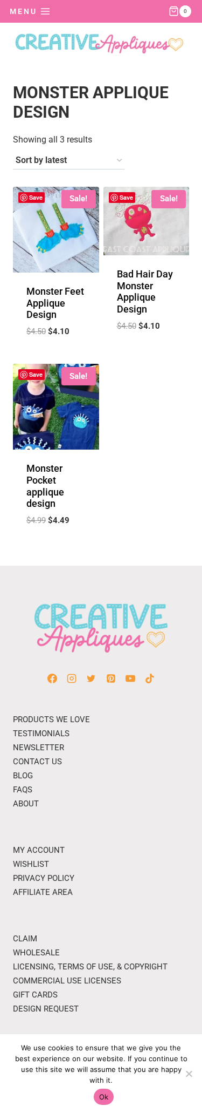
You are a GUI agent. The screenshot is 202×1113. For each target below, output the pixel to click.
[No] (188, 1073)
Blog (23, 776)
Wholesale (36, 953)
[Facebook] (52, 678)
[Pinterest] (111, 678)
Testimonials (41, 733)
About (26, 804)
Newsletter (38, 747)
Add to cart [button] (56, 358)
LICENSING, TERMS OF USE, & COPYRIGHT (90, 967)
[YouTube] (130, 678)
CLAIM (25, 939)
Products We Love (51, 719)
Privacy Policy (43, 878)
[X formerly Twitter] (91, 678)
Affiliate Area (43, 892)
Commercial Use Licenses (67, 981)
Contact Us (37, 761)
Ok (104, 1096)
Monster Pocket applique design (45, 486)
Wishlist (31, 864)
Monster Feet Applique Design (55, 303)
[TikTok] (149, 678)
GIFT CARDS (35, 995)
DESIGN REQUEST (46, 1009)
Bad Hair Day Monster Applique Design (145, 291)
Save (36, 197)
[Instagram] (71, 678)
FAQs (22, 790)
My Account (39, 850)
